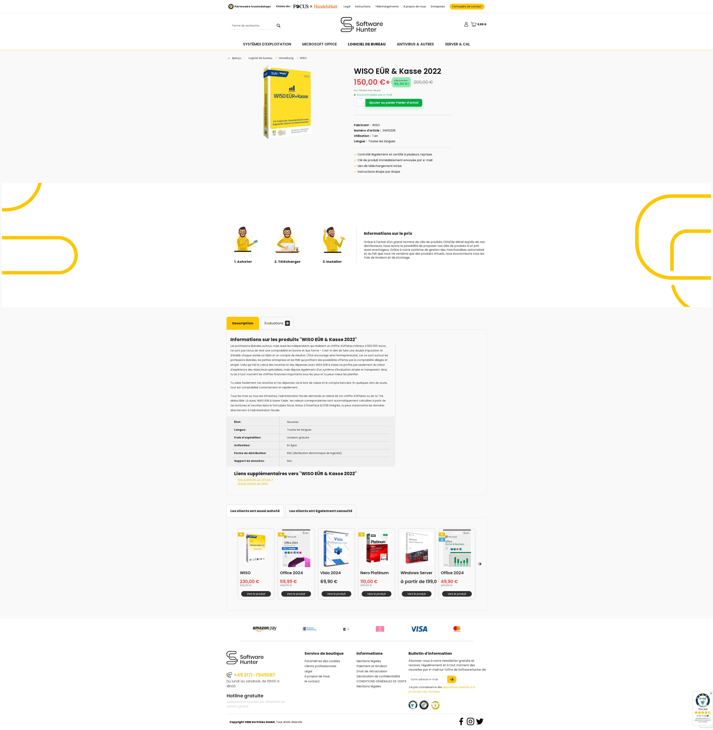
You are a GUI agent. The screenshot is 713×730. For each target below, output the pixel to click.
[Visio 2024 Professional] (336, 548)
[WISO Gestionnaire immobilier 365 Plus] (256, 548)
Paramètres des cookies (322, 661)
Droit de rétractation (371, 671)
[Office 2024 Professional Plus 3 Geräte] (296, 548)
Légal (308, 671)
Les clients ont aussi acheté (255, 511)
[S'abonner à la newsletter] (452, 679)
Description (242, 323)
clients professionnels (320, 666)
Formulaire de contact (467, 6)
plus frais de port (372, 90)
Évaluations (277, 323)
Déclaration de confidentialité (378, 676)
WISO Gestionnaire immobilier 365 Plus (254, 572)
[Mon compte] (466, 24)
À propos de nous (414, 6)
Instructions (362, 6)
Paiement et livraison (371, 666)
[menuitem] (254, 25)
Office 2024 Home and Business (452, 572)
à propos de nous (317, 676)
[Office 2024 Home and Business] (457, 548)
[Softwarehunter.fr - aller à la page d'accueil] (362, 26)
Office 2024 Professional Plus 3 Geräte (293, 572)
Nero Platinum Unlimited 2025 (375, 572)
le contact (312, 681)
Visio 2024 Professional (332, 572)
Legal (347, 6)
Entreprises (438, 6)
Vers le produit (256, 594)
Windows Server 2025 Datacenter (416, 572)
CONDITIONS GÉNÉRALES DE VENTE (381, 681)
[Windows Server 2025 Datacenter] (417, 548)
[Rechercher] (278, 25)
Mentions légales (368, 661)
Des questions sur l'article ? (255, 479)
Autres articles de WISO (253, 483)
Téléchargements (387, 6)
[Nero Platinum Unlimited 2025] (376, 548)
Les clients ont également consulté (320, 511)
